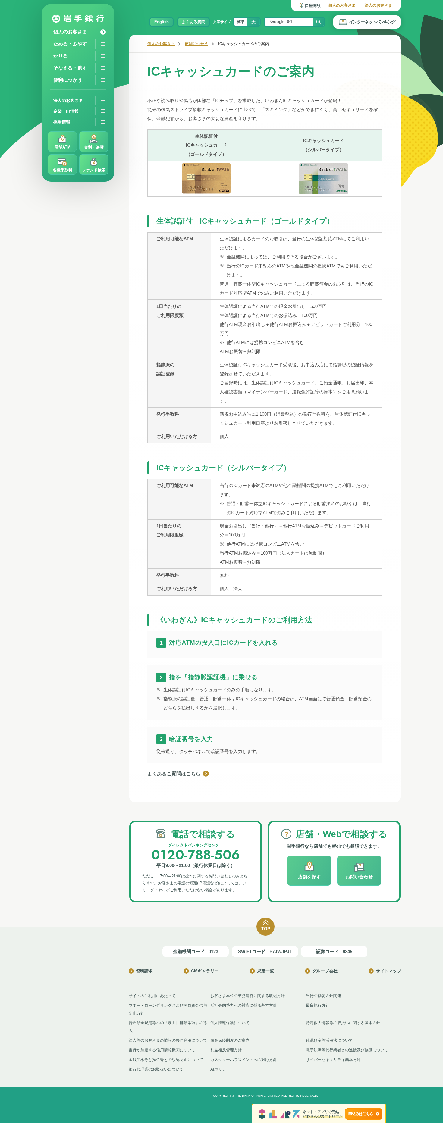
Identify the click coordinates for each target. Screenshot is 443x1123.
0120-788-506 (195, 855)
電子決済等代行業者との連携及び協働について (347, 1050)
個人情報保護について (230, 1023)
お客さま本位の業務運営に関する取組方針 (247, 995)
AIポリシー (220, 1069)
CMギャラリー (205, 970)
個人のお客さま (342, 5)
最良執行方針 (317, 1005)
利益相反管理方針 (226, 1050)
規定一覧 (265, 970)
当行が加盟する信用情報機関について (162, 1050)
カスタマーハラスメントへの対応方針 (243, 1059)
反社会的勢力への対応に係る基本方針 (243, 1005)
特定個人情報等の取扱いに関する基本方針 (343, 1023)
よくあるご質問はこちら (173, 773)
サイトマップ (388, 970)
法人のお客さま (378, 5)
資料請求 (144, 970)
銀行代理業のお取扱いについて (156, 1069)
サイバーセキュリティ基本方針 (333, 1059)
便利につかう (196, 44)
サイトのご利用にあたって (152, 995)
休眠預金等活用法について (329, 1040)
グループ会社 (325, 970)
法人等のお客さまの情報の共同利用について (168, 1040)
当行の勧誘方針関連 (323, 995)
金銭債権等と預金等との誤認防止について (166, 1059)
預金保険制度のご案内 (230, 1040)
